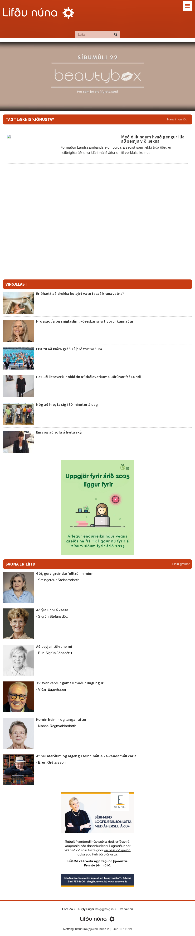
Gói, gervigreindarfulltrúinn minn (64, 573)
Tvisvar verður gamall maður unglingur (69, 682)
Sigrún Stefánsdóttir (54, 616)
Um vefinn (125, 909)
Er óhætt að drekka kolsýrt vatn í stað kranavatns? (80, 293)
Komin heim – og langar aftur (61, 719)
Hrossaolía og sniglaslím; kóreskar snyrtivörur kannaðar (84, 321)
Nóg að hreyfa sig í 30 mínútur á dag (67, 404)
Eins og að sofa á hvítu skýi (59, 432)
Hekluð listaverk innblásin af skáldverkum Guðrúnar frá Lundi (88, 376)
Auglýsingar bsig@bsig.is (96, 909)
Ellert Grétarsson (51, 762)
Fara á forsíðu (177, 119)
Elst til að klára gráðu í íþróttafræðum (69, 349)
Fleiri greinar (181, 564)
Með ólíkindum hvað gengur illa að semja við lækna (153, 139)
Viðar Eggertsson (52, 689)
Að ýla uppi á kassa (52, 609)
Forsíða (67, 909)
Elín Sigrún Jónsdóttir (55, 653)
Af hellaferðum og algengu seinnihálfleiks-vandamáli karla (86, 755)
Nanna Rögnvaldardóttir (57, 726)
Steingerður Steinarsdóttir (58, 580)
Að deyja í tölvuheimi (54, 646)
